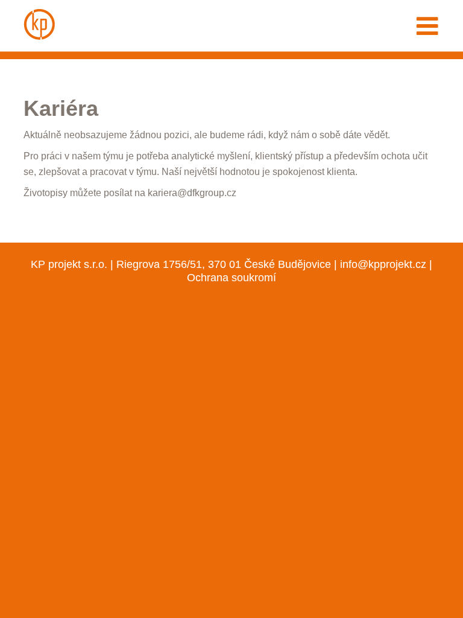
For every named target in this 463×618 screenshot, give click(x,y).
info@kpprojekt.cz (383, 264)
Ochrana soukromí (231, 277)
